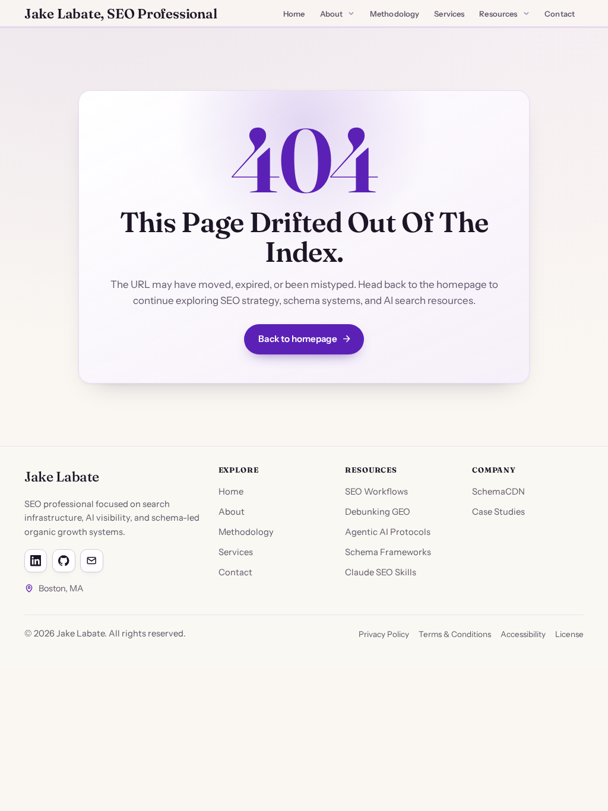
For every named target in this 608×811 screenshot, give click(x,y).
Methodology (394, 13)
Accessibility (523, 634)
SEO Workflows (376, 491)
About (331, 13)
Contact (559, 13)
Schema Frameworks (388, 552)
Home (294, 13)
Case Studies (498, 511)
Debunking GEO (377, 511)
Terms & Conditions (455, 634)
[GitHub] (63, 560)
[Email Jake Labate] (91, 560)
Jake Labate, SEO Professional (120, 13)
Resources (498, 13)
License (569, 634)
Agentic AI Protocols (387, 532)
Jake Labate (61, 476)
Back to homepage (297, 338)
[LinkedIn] (35, 560)
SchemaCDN (498, 491)
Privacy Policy (384, 634)
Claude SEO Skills (380, 572)
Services (449, 13)
